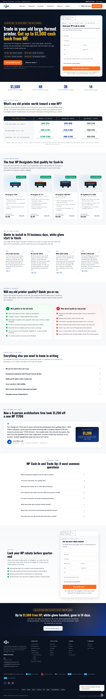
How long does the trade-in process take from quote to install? (40, 492)
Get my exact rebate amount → (81, 68)
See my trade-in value (13, 62)
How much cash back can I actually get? (33, 480)
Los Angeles (53, 646)
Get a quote (99, 1)
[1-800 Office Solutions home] (7, 6)
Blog (70, 644)
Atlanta (52, 652)
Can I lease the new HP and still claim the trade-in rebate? (39, 516)
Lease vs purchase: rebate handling (15, 384)
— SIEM (33, 657)
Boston (52, 654)
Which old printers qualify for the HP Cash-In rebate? (37, 474)
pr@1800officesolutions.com (11, 666)
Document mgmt (35, 648)
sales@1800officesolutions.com (12, 664)
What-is (71, 650)
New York (52, 644)
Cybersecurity (35, 652)
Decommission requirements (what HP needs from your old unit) (23, 374)
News (70, 652)
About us (59, 6)
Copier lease (34, 644)
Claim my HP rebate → (79, 587)
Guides (70, 646)
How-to (71, 648)
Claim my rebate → (31, 62)
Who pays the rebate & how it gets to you (17, 369)
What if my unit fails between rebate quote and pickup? (21, 389)
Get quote (21, 215)
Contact (67, 6)
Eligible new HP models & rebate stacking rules (19, 379)
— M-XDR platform (36, 654)
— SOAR (33, 659)
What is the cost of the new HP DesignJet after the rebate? (39, 510)
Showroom (31, 6)
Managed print (35, 646)
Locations (40, 6)
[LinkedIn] (8, 683)
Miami (51, 650)
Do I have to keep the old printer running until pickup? (37, 498)
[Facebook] (5, 683)
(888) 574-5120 (8, 654)
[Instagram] (12, 683)
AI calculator (72, 654)
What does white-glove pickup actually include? (36, 504)
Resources (50, 6)
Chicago (52, 648)
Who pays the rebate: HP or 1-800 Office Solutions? (37, 486)
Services (22, 6)
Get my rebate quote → (53, 628)
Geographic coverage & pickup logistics (17, 394)
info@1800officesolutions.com (11, 662)
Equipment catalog (36, 661)
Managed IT (34, 650)
